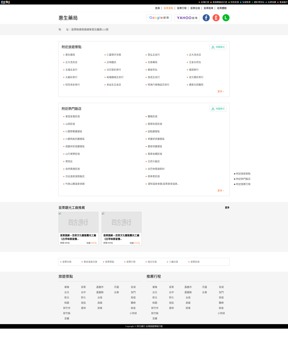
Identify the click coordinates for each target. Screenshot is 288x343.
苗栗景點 (109, 262)
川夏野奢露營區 (73, 131)
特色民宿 (235, 2)
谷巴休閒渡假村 (156, 169)
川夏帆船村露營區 (75, 139)
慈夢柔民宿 (154, 176)
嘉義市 (100, 287)
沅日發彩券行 (114, 69)
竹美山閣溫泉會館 (75, 184)
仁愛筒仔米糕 (114, 54)
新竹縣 (66, 313)
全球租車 (246, 2)
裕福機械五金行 (115, 77)
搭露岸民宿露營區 (75, 146)
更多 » (221, 91)
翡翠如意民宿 (155, 124)
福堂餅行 (194, 69)
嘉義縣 (100, 292)
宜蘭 (66, 318)
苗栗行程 (182, 8)
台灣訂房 (205, 2)
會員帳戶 (283, 2)
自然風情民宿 (72, 169)
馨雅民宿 (152, 116)
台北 (66, 292)
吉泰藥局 (152, 62)
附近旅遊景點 (243, 173)
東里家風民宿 (72, 116)
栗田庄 (69, 161)
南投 (83, 303)
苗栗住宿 (195, 8)
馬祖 (133, 297)
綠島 (133, 308)
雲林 (83, 308)
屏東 (100, 308)
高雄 (100, 303)
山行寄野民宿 (72, 154)
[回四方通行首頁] (5, 2)
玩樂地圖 (272, 2)
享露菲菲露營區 (156, 139)
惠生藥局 (70, 54)
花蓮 (116, 287)
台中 (83, 292)
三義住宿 (173, 262)
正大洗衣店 (195, 54)
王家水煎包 (195, 62)
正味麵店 (111, 62)
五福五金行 (71, 69)
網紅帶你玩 (259, 2)
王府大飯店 (154, 161)
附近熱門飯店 (243, 179)
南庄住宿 (152, 262)
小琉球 (133, 313)
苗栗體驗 (222, 8)
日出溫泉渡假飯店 (75, 176)
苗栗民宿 (195, 262)
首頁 (157, 8)
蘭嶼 (133, 303)
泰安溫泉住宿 (90, 262)
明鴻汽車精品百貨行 (158, 84)
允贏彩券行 (71, 77)
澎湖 (133, 287)
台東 (116, 292)
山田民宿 (70, 124)
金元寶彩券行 (196, 77)
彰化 (83, 297)
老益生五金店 (114, 84)
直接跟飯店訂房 (220, 2)
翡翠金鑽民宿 (155, 154)
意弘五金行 (154, 54)
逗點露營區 (154, 131)
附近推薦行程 (243, 184)
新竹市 (66, 308)
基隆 (66, 287)
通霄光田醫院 (196, 84)
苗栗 (83, 287)
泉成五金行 (154, 77)
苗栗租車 (208, 8)
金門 (133, 292)
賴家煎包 (152, 69)
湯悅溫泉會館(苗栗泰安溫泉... (163, 184)
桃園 (66, 303)
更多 (227, 207)
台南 (100, 297)
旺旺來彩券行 (72, 84)
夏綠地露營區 (155, 146)
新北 (66, 297)
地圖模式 (220, 47)
